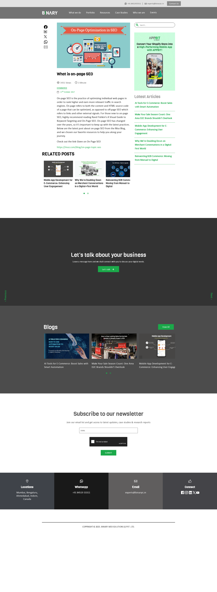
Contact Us (174, 3)
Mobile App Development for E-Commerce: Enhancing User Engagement (151, 129)
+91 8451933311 (134, 3)
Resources (105, 12)
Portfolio (90, 12)
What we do (75, 12)
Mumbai (20, 492)
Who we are (139, 12)
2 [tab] (88, 193)
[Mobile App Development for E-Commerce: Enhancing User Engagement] (161, 346)
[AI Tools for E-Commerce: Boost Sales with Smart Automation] (66, 346)
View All (166, 327)
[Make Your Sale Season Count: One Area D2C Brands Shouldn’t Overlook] (114, 346)
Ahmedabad (22, 495)
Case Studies (121, 12)
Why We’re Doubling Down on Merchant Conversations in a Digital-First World (153, 144)
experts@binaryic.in (155, 3)
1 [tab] (84, 193)
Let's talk (106, 269)
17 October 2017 (67, 92)
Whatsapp (81, 487)
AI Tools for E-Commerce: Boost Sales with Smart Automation (153, 104)
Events (153, 12)
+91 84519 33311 (81, 492)
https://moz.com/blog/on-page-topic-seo (79, 147)
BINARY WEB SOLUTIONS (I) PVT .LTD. (118, 526)
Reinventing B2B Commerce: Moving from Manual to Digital (153, 158)
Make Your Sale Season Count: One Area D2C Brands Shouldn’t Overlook (153, 116)
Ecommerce (62, 88)
